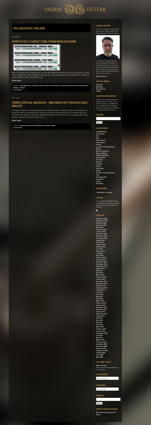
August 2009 (100, 353)
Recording (100, 168)
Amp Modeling (25, 85)
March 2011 (100, 327)
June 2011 (99, 320)
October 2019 (101, 245)
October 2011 (101, 312)
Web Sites (99, 183)
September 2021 (102, 238)
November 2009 (101, 346)
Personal (99, 160)
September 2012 (102, 288)
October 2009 (101, 348)
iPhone (98, 144)
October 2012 (101, 286)
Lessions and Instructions (69, 85)
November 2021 (101, 236)
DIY (97, 136)
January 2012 (101, 305)
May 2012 (99, 296)
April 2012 (99, 299)
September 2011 (102, 314)
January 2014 (101, 260)
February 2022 (101, 229)
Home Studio (44, 85)
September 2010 (102, 333)
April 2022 (99, 227)
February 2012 (101, 303)
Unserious (100, 179)
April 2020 (99, 242)
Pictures (99, 162)
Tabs (98, 175)
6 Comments (17, 90)
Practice (99, 164)
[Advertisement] (134, 49)
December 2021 (101, 234)
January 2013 (101, 279)
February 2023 (101, 225)
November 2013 (101, 264)
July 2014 (99, 253)
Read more (16, 80)
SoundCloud (100, 89)
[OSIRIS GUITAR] (97, 210)
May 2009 (99, 357)
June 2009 (99, 355)
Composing (35, 85)
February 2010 (101, 342)
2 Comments (17, 128)
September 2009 (102, 350)
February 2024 (101, 223)
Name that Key (101, 365)
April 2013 (99, 273)
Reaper (22, 88)
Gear (98, 138)
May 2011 (99, 322)
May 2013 (99, 270)
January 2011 (101, 331)
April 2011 (99, 325)
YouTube (99, 85)
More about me (101, 76)
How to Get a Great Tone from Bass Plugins (44, 41)
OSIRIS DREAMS (102, 155)
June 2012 (99, 294)
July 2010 (99, 335)
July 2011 (99, 318)
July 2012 (99, 292)
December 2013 (101, 262)
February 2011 (101, 329)
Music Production (102, 151)
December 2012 (101, 281)
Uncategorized (101, 177)
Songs (98, 170)
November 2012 (101, 283)
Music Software (44, 125)
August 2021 (100, 240)
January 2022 (101, 232)
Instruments (54, 85)
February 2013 (101, 277)
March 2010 (100, 340)
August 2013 (100, 268)
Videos (53, 125)
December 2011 (101, 307)
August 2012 (100, 290)
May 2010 (99, 337)
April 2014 (99, 255)
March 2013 (100, 275)
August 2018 (100, 247)
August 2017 (100, 251)
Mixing (81, 85)
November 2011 (101, 309)
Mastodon (99, 87)
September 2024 (102, 221)
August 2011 (100, 316)
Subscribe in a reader (104, 192)
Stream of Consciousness (105, 173)
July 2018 (99, 249)
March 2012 (100, 301)
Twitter (98, 91)
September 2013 (102, 266)
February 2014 (101, 258)
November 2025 (101, 219)
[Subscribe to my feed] (96, 192)
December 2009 (101, 344)
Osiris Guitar (100, 157)
